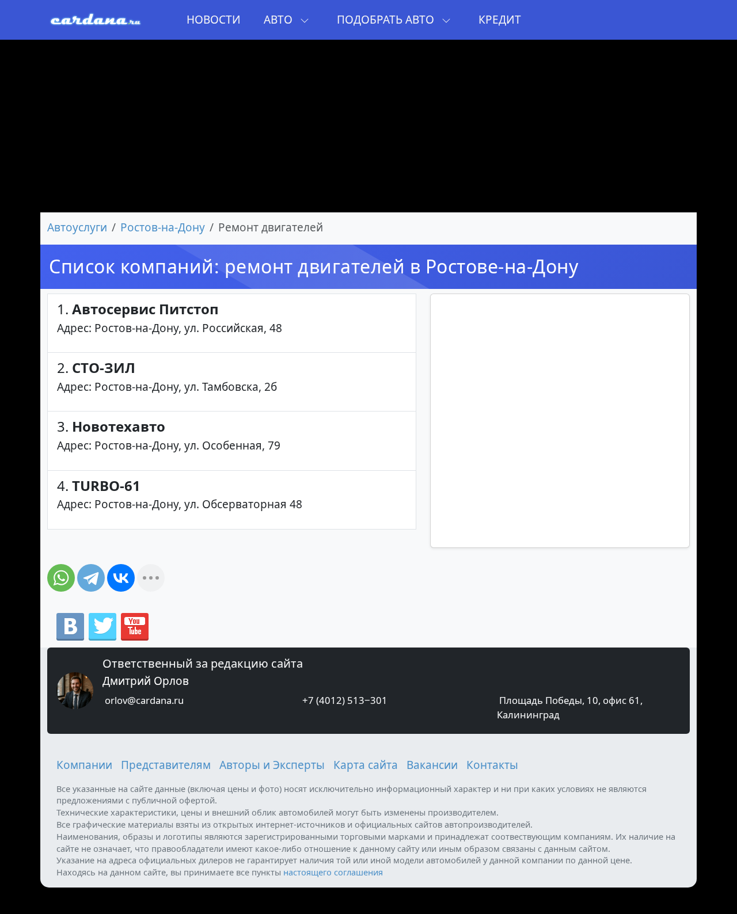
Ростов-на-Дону (162, 227)
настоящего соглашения (333, 872)
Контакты (492, 764)
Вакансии (432, 764)
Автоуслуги (77, 227)
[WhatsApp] (61, 578)
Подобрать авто (387, 19)
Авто (279, 19)
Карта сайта (365, 764)
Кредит (499, 19)
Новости (214, 19)
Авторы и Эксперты (272, 764)
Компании (84, 764)
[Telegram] (91, 578)
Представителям (166, 764)
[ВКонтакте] (121, 578)
